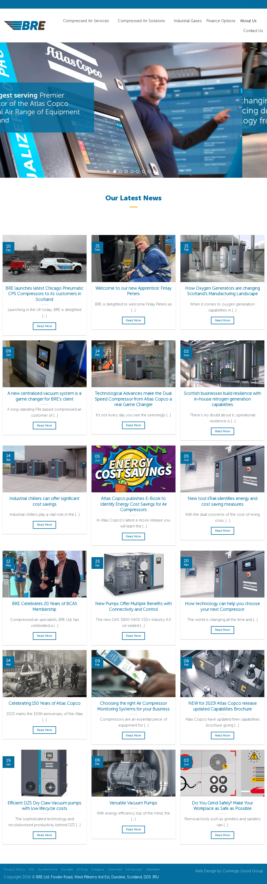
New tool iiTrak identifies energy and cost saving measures (222, 501)
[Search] (258, 4)
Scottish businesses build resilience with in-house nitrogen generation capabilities (222, 399)
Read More (44, 326)
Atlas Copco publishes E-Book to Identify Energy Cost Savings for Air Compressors (133, 504)
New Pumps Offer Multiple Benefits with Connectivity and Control (133, 606)
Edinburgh (134, 869)
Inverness (115, 869)
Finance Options (221, 20)
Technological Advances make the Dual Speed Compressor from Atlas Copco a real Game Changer (133, 399)
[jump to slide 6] (143, 171)
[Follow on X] (6, 4)
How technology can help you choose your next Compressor (222, 606)
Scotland (134, 877)
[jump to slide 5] (137, 171)
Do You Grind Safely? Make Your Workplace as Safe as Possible (222, 805)
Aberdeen (153, 869)
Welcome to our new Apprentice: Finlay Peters (133, 290)
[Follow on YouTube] (21, 4)
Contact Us (253, 30)
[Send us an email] (11, 4)
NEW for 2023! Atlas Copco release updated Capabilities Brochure (222, 706)
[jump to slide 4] (132, 171)
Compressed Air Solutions (141, 20)
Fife (31, 869)
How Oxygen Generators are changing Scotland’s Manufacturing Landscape (222, 290)
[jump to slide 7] (149, 171)
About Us (248, 20)
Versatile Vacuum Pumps (133, 802)
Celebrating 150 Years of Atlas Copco (45, 703)
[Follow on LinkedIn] (16, 4)
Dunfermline (48, 869)
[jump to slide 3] (126, 171)
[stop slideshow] (154, 171)
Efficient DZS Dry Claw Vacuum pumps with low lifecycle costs (44, 805)
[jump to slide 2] (120, 171)
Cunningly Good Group (242, 871)
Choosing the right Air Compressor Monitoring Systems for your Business (133, 706)
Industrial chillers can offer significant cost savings (44, 501)
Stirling (82, 869)
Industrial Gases (188, 20)
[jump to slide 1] (114, 171)
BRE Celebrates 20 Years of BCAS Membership (44, 606)
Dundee (67, 869)
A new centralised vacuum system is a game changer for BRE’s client (44, 396)
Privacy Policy (14, 869)
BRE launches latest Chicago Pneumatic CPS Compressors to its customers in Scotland (44, 293)
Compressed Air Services (86, 20)
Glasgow (97, 869)
